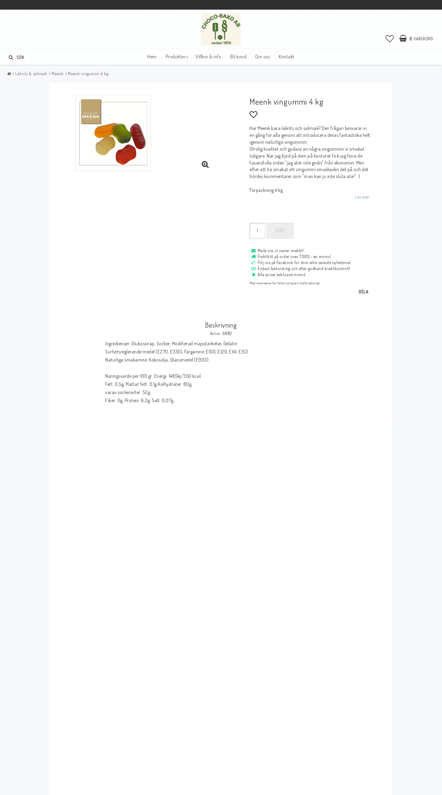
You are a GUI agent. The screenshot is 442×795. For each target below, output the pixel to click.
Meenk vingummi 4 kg (88, 73)
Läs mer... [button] (363, 196)
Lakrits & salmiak (31, 73)
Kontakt (287, 57)
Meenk (58, 73)
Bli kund (238, 57)
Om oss (262, 57)
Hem (152, 57)
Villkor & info (208, 57)
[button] (389, 38)
